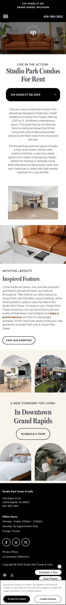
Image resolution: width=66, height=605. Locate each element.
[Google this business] (26, 542)
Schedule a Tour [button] (33, 433)
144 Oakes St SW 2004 (25, 94)
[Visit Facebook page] (6, 542)
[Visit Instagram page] (16, 542)
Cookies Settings (48, 599)
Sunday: (6, 531)
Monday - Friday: (11, 521)
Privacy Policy (10, 551)
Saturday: (7, 526)
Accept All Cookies (17, 599)
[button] (18, 340)
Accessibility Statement (15, 556)
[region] (33, 592)
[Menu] (5, 16)
